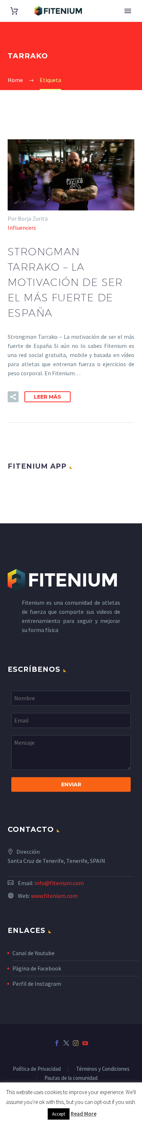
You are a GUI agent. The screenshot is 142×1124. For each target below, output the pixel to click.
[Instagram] (76, 1043)
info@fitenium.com (59, 883)
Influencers (22, 227)
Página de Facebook (36, 968)
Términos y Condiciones (103, 1069)
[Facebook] (57, 1043)
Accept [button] (58, 1114)
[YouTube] (85, 1043)
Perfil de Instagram (36, 983)
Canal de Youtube (33, 953)
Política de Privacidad (37, 1069)
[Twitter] (66, 1043)
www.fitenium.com (54, 895)
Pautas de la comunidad (71, 1078)
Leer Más (47, 397)
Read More (83, 1113)
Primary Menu (127, 10)
